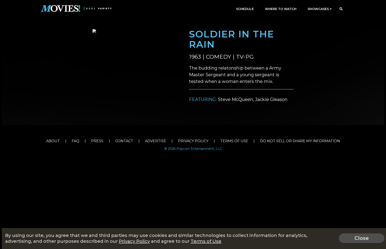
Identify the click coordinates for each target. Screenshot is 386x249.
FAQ (75, 141)
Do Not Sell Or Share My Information (300, 141)
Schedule (245, 9)
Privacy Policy (193, 141)
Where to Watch (280, 9)
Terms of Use (234, 141)
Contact (124, 141)
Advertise (155, 141)
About (53, 141)
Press (97, 141)
